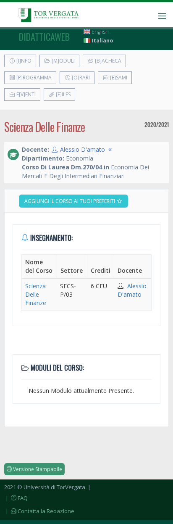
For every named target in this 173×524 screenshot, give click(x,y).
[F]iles (63, 94)
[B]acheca (107, 60)
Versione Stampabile (37, 469)
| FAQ (16, 498)
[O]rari (80, 77)
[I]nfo (23, 60)
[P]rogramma (33, 77)
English (99, 31)
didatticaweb (44, 36)
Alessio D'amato (82, 149)
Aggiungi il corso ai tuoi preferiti (70, 201)
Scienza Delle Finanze (35, 294)
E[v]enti (25, 94)
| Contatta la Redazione (39, 511)
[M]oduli (62, 60)
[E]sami (118, 77)
